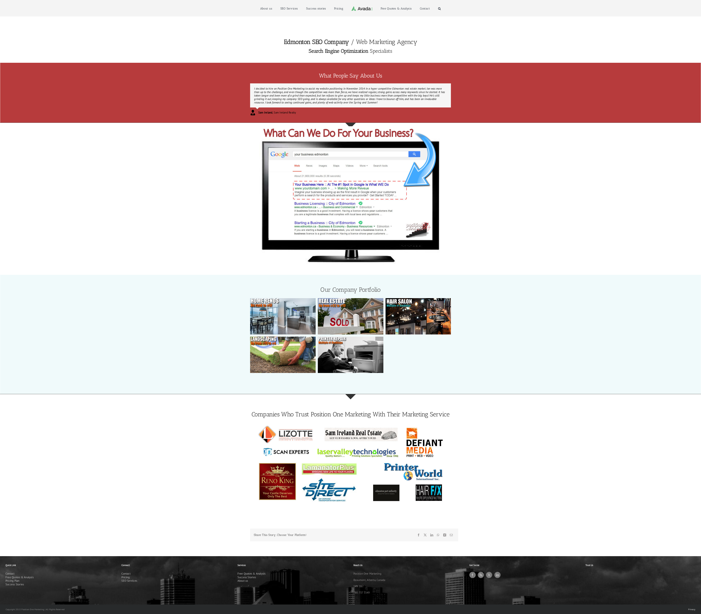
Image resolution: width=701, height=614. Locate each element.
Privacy (691, 602)
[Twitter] (489, 568)
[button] (424, 8)
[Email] (451, 528)
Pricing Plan (12, 573)
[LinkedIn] (431, 528)
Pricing (125, 570)
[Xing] (444, 528)
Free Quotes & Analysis (19, 570)
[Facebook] (418, 528)
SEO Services (129, 573)
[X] (425, 528)
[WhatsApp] (438, 528)
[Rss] (481, 568)
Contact (10, 566)
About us (243, 573)
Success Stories (14, 577)
